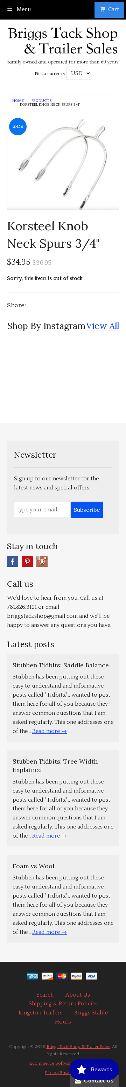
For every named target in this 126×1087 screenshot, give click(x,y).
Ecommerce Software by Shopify (63, 1063)
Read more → (49, 731)
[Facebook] (12, 561)
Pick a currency (50, 73)
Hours (63, 1022)
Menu (23, 9)
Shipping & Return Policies (63, 1003)
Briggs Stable (91, 1013)
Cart (113, 9)
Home (18, 101)
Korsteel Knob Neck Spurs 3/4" (50, 105)
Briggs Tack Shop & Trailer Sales (78, 1046)
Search (45, 995)
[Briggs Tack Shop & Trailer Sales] (63, 43)
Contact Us (97, 1081)
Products (41, 101)
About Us (77, 995)
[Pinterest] (27, 561)
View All (102, 325)
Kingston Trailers (40, 1013)
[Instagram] (42, 561)
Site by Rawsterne (63, 1072)
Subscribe (87, 509)
